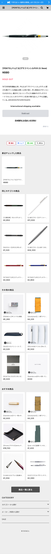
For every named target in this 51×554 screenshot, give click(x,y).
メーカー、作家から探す (11, 512)
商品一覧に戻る (25, 489)
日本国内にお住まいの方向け (25, 120)
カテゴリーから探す (9, 505)
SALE (4, 519)
